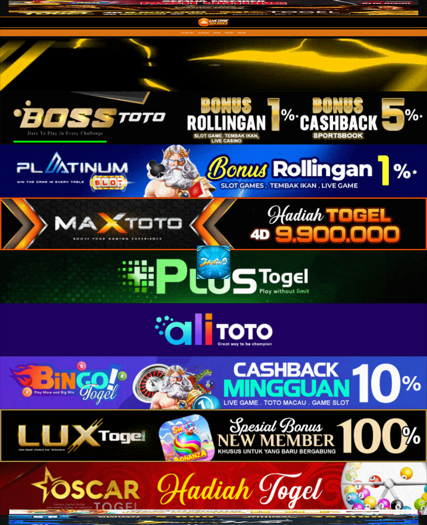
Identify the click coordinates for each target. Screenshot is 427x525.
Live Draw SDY (187, 33)
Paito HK (216, 33)
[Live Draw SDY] (213, 22)
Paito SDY (229, 33)
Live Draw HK (203, 33)
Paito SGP (242, 33)
